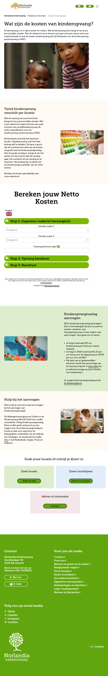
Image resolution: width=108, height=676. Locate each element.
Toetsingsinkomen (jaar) (45, 246)
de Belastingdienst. (46, 282)
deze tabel (93, 366)
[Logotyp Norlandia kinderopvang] (17, 648)
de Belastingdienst (73, 383)
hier (6, 440)
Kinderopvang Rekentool (51, 285)
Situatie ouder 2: (46, 236)
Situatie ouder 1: (46, 226)
